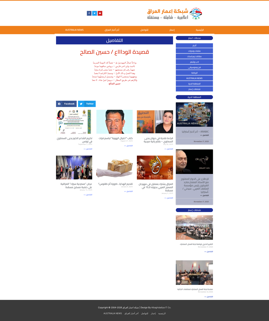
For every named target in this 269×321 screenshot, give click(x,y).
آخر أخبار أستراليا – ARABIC (195, 131)
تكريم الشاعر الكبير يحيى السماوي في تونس (74, 140)
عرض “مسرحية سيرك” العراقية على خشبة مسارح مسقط (76, 185)
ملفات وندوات (194, 51)
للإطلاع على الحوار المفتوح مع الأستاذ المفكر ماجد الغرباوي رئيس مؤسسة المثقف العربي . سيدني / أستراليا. (195, 185)
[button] (66, 104)
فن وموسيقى (194, 67)
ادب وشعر (194, 62)
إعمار (172, 30)
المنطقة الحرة (194, 84)
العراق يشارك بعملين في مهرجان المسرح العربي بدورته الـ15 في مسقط (156, 187)
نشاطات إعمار (194, 89)
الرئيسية (200, 30)
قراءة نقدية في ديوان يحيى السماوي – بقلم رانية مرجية (158, 140)
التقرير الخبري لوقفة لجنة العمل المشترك (196, 244)
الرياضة (194, 73)
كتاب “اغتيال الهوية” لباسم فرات (116, 138)
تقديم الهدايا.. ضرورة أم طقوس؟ (115, 184)
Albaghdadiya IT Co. (161, 307)
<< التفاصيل (88, 148)
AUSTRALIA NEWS (74, 30)
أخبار (194, 45)
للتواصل (144, 30)
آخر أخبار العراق (112, 30)
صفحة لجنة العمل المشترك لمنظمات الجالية (195, 289)
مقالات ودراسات (194, 56)
